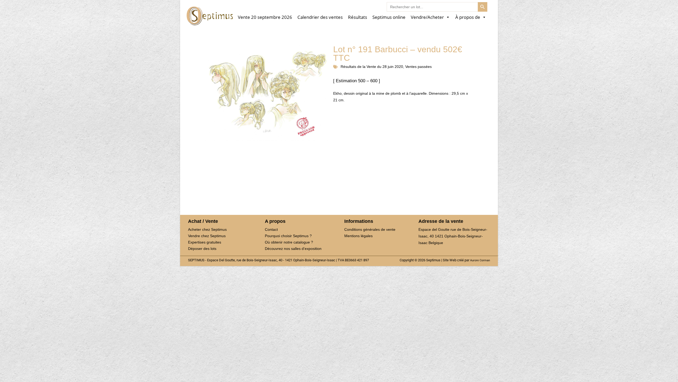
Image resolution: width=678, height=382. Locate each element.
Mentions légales (358, 236)
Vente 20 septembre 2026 (265, 17)
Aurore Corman (480, 260)
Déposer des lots (202, 248)
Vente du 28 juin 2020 (385, 66)
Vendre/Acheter (427, 17)
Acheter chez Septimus (207, 229)
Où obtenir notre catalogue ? (289, 242)
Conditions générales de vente (369, 229)
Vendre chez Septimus (207, 236)
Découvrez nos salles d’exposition (293, 248)
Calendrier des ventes (320, 17)
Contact (271, 229)
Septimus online (388, 17)
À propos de (467, 17)
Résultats (357, 17)
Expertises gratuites (204, 242)
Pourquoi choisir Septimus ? (288, 236)
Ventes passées (418, 66)
